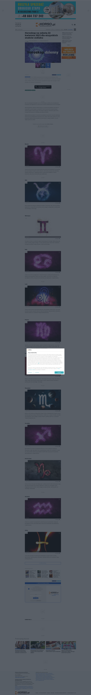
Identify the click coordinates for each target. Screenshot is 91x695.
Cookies (33, 369)
